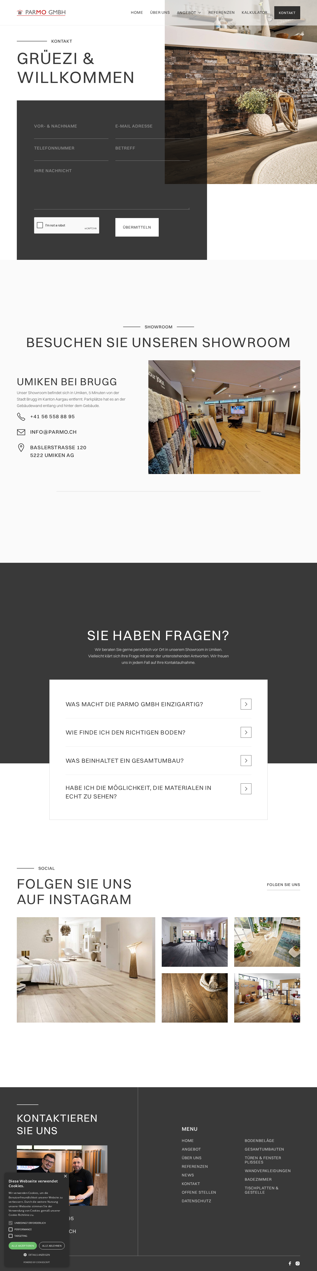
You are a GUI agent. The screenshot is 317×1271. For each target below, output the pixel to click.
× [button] (65, 1176)
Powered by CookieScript (37, 1262)
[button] (189, 12)
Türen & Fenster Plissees (263, 1160)
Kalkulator (254, 12)
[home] (41, 12)
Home (137, 12)
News (188, 1175)
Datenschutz (196, 1201)
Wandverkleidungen (268, 1171)
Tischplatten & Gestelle (262, 1190)
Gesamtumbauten (264, 1149)
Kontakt (191, 1184)
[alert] (36, 1220)
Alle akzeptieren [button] (23, 1245)
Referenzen (222, 12)
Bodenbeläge (260, 1140)
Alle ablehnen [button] (51, 1245)
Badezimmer (258, 1179)
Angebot (191, 1149)
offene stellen (199, 1192)
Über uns (160, 12)
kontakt (287, 13)
